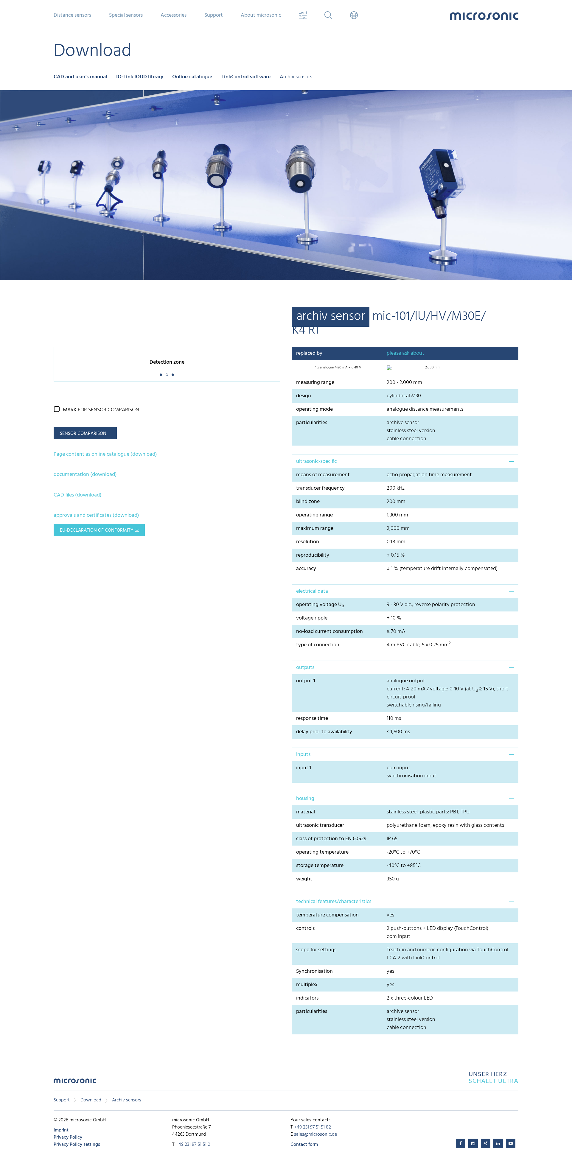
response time (312, 718)
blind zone (308, 501)
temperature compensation (327, 915)
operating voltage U (320, 604)
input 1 (303, 768)
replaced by (309, 353)
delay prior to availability (324, 732)
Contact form (304, 1144)
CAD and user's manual (80, 77)
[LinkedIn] (498, 1143)
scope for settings (316, 950)
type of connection (317, 645)
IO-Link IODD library (139, 77)
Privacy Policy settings (77, 1144)
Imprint (61, 1130)
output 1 (305, 681)
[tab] (405, 461)
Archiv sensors (296, 77)
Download (90, 1100)
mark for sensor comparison (101, 410)
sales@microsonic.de (315, 1134)
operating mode (314, 409)
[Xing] (485, 1143)
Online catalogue (192, 77)
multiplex (307, 984)
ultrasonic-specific (316, 461)
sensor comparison (83, 434)
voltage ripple (311, 618)
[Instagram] (473, 1143)
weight (304, 879)
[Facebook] (460, 1143)
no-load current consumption (329, 631)
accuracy (306, 568)
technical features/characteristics (333, 902)
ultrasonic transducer (320, 825)
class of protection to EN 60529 (331, 839)
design (303, 396)
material (305, 812)
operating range (314, 515)
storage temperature (319, 865)
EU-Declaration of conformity (96, 530)
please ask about (405, 353)
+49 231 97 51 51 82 (312, 1127)
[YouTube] (510, 1143)
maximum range (314, 528)
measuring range (315, 382)
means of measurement (323, 475)
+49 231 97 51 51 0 (193, 1144)
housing (305, 799)
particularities (311, 422)
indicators (307, 998)
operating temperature (322, 852)
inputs (303, 755)
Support (62, 1100)
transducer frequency (320, 488)
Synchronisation (314, 971)
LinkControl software (246, 77)
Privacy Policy (68, 1137)
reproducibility (312, 555)
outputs (305, 668)
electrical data (312, 591)
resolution (307, 542)
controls (305, 928)
